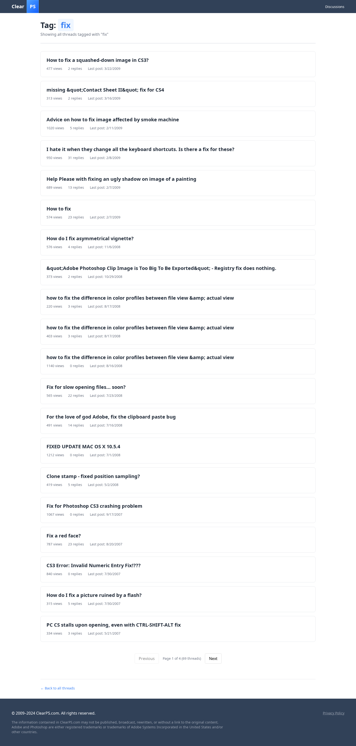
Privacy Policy (333, 713)
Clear (24, 6)
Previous (147, 658)
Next (213, 658)
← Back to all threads (57, 688)
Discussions (334, 6)
